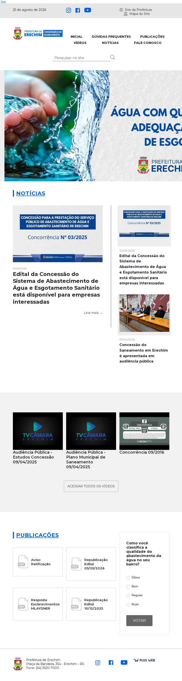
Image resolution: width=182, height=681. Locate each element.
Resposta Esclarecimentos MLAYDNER (45, 604)
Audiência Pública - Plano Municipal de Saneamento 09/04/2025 (85, 459)
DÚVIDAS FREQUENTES (111, 37)
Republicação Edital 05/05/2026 (96, 564)
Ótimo (136, 577)
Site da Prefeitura (138, 10)
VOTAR (139, 620)
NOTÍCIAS (110, 43)
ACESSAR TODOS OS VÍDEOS (91, 486)
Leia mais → (93, 313)
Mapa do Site (139, 14)
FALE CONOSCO (148, 43)
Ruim (135, 604)
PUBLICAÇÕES (152, 37)
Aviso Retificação (40, 562)
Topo (3, 1)
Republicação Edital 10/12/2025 (96, 604)
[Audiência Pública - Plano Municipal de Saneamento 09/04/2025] (91, 431)
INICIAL (77, 37)
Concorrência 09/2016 (141, 452)
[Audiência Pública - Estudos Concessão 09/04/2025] (38, 431)
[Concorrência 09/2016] (144, 431)
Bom (135, 586)
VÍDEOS (80, 43)
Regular (137, 595)
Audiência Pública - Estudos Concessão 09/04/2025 (33, 457)
